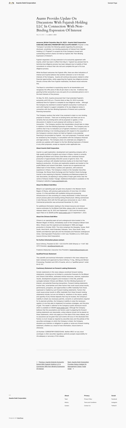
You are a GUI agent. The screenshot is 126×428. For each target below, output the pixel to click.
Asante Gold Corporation (26, 3)
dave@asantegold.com (55, 246)
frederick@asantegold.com (79, 250)
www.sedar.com (62, 308)
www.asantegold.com (59, 181)
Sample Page (112, 3)
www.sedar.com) (65, 213)
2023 (55, 34)
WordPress (20, 418)
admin (50, 34)
